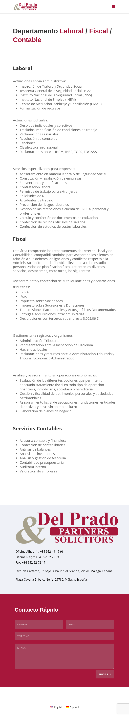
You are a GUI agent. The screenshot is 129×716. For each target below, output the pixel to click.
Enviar (103, 674)
